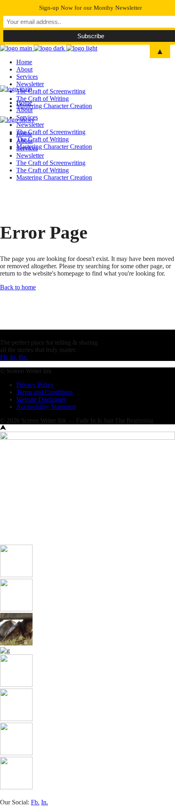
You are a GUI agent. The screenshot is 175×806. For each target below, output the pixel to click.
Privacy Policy (35, 384)
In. (13, 357)
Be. (23, 357)
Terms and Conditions (44, 392)
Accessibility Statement (46, 406)
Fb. (4, 357)
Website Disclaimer (41, 399)
